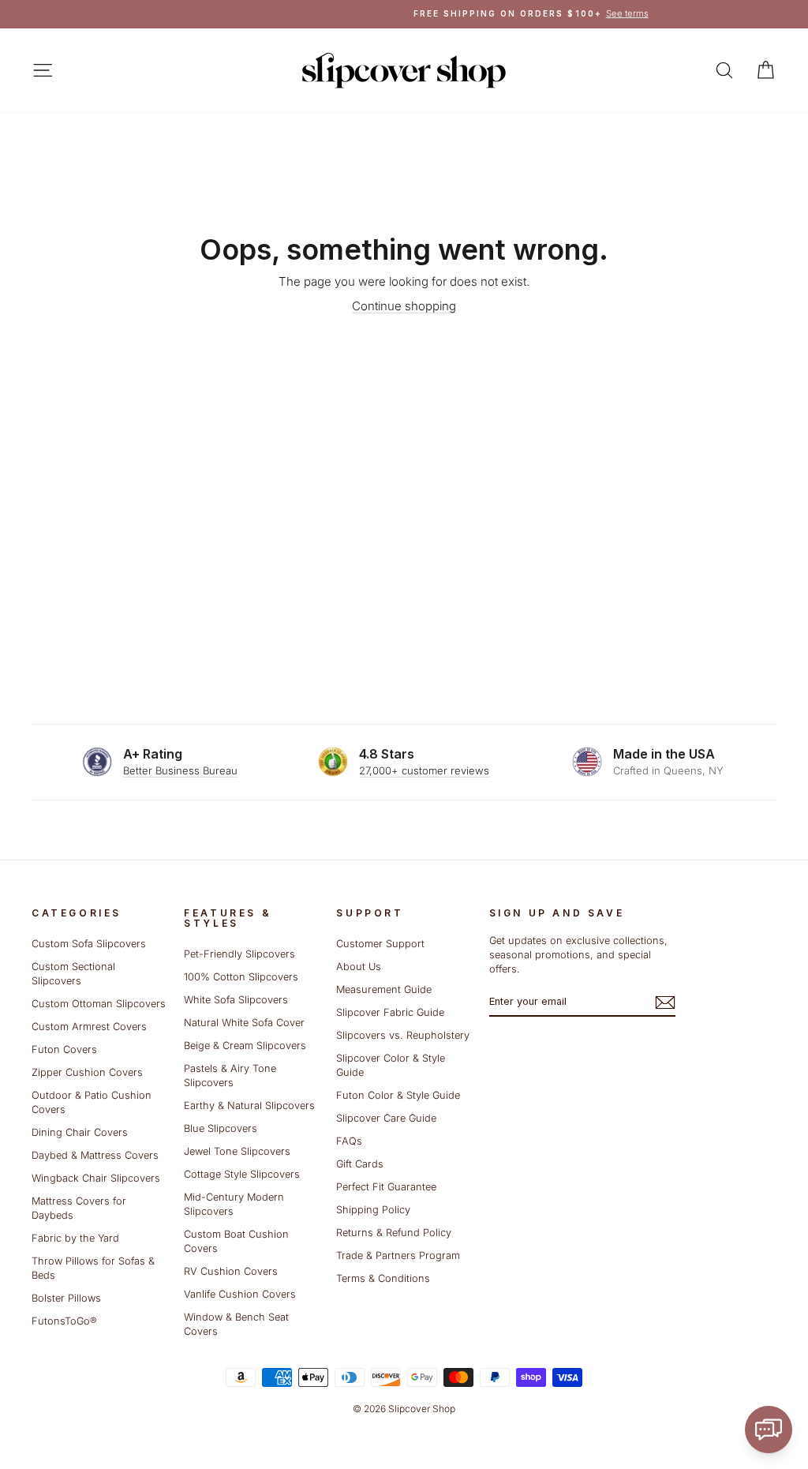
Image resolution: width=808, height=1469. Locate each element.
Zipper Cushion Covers (87, 1072)
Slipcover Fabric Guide (390, 1012)
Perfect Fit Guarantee (386, 1187)
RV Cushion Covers (231, 1271)
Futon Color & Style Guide (398, 1095)
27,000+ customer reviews (424, 770)
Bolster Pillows (66, 1298)
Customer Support (380, 944)
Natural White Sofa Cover (244, 1023)
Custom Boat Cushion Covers (236, 1241)
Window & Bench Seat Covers (236, 1324)
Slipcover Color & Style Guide (390, 1065)
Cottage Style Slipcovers (242, 1174)
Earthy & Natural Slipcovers (249, 1105)
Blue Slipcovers (220, 1128)
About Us (358, 966)
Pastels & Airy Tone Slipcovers (230, 1075)
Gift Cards (359, 1164)
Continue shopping (404, 305)
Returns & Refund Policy (393, 1233)
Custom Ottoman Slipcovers (99, 1004)
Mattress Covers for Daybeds (79, 1208)
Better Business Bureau (180, 770)
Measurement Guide (384, 989)
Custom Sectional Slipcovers (73, 974)
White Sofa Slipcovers (236, 1000)
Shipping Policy (373, 1210)
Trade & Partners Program (398, 1255)
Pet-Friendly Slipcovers (239, 954)
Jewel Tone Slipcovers (237, 1151)
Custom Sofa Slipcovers (89, 944)
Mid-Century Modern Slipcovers (234, 1204)
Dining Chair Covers (80, 1132)
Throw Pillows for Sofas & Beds (93, 1268)
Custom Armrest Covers (89, 1026)
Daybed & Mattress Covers (95, 1155)
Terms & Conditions (383, 1278)
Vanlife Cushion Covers (240, 1294)
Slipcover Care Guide (386, 1118)
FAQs (349, 1141)
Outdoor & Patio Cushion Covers (92, 1102)
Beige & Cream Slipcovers (245, 1045)
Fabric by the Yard (75, 1238)
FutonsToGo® (64, 1321)
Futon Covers (64, 1049)
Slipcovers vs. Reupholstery (402, 1035)
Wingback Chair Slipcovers (96, 1178)
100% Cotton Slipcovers (241, 977)
